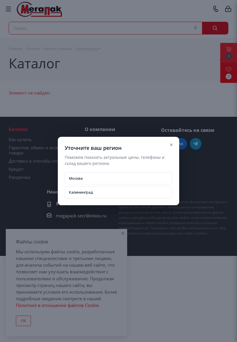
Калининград (81, 192)
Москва (76, 178)
